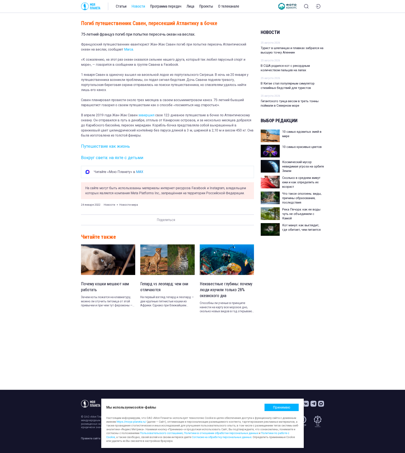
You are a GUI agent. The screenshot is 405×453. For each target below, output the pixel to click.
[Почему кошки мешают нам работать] (108, 259)
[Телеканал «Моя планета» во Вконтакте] (306, 404)
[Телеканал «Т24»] (317, 421)
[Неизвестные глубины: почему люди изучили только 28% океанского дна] (227, 259)
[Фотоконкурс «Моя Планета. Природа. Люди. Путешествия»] (287, 6)
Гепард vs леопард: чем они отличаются (164, 286)
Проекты (206, 6)
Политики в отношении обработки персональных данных (221, 433)
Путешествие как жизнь (105, 146)
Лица (190, 6)
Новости (138, 6)
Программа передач (165, 6)
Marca (128, 49)
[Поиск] (306, 6)
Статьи (121, 6)
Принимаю (281, 407)
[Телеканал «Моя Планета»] (90, 6)
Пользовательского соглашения (161, 433)
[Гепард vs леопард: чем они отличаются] (167, 259)
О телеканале (228, 6)
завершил (146, 115)
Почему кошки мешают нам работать (105, 286)
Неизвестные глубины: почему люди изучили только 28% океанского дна (226, 289)
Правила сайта (90, 438)
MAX (139, 172)
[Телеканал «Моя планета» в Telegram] (313, 404)
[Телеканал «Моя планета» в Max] (321, 404)
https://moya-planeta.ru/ (131, 421)
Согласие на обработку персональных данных (221, 437)
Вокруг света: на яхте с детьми (112, 157)
